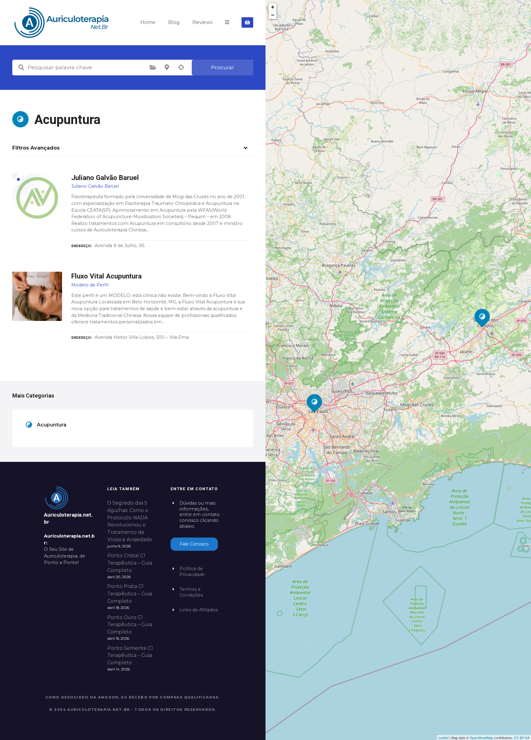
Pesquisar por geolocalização (181, 67)
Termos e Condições (191, 592)
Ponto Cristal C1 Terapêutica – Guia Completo (129, 563)
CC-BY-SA (521, 737)
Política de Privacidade (192, 571)
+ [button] (272, 7)
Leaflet (444, 737)
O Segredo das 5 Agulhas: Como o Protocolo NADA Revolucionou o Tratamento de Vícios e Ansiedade (129, 521)
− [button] (272, 15)
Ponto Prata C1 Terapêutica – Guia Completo (129, 593)
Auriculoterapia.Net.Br (98, 709)
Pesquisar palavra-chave (21, 67)
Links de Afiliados (198, 610)
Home (147, 22)
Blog (174, 22)
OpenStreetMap (481, 737)
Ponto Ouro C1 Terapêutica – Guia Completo (129, 624)
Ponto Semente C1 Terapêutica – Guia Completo (130, 655)
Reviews (202, 22)
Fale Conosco (194, 544)
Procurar (222, 67)
